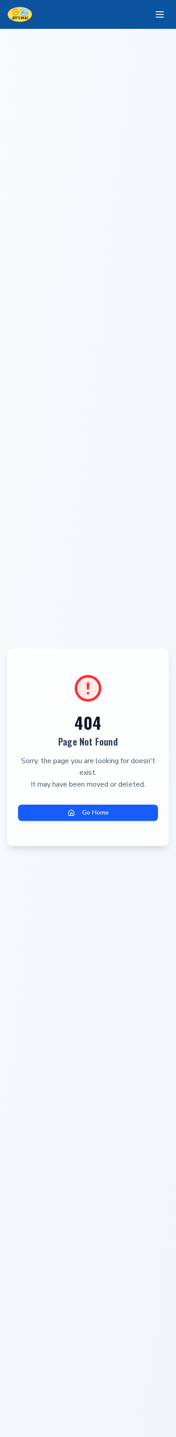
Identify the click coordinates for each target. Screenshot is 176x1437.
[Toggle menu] (160, 14)
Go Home (95, 812)
